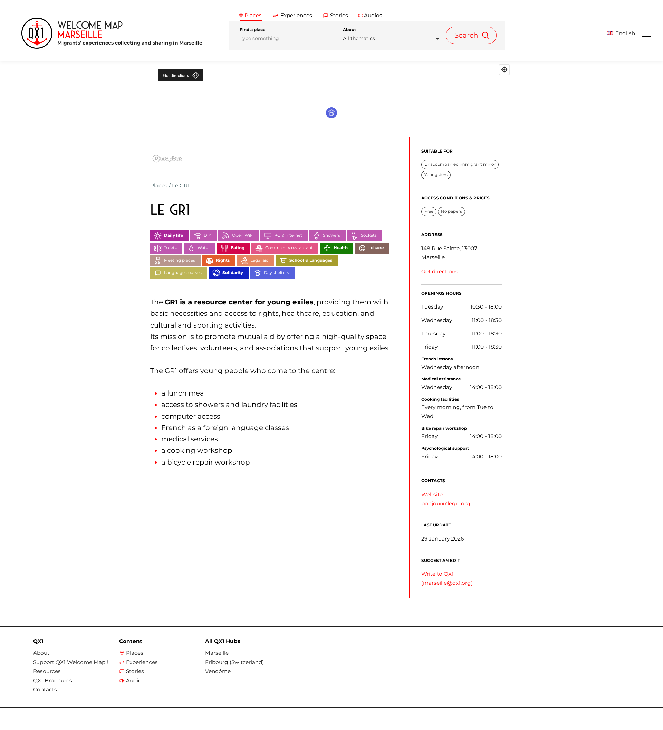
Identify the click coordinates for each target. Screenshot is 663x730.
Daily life (173, 235)
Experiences (142, 662)
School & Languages (310, 260)
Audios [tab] (373, 15)
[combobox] (393, 38)
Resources (47, 671)
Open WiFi (242, 235)
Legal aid (259, 260)
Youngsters (436, 174)
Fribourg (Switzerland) (234, 662)
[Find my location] (504, 70)
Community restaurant (289, 247)
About (349, 29)
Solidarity (232, 272)
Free (428, 211)
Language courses (183, 272)
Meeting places (179, 260)
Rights (223, 260)
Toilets (170, 247)
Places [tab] (253, 15)
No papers (451, 211)
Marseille (217, 653)
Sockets (369, 235)
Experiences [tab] (296, 15)
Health (341, 247)
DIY (207, 235)
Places (158, 185)
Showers (331, 235)
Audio (134, 681)
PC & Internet (288, 235)
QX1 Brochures (52, 681)
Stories (135, 671)
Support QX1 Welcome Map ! (70, 662)
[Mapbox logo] (167, 159)
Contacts (45, 690)
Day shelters (276, 272)
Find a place (252, 29)
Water (204, 247)
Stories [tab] (339, 15)
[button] (624, 33)
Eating (237, 247)
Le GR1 (181, 185)
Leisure (376, 247)
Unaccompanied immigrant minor (460, 164)
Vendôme (218, 671)
